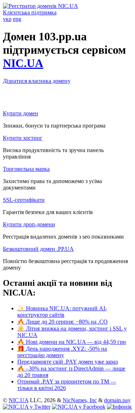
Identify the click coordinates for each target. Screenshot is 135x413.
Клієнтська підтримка (30, 12)
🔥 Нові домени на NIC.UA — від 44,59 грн (71, 342)
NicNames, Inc (80, 400)
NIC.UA (23, 63)
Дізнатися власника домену (37, 81)
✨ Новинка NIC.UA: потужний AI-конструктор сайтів (62, 311)
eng (17, 19)
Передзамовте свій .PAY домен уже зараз (67, 362)
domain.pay (117, 400)
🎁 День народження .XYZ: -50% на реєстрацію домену (62, 352)
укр (7, 19)
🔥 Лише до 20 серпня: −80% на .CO (62, 322)
